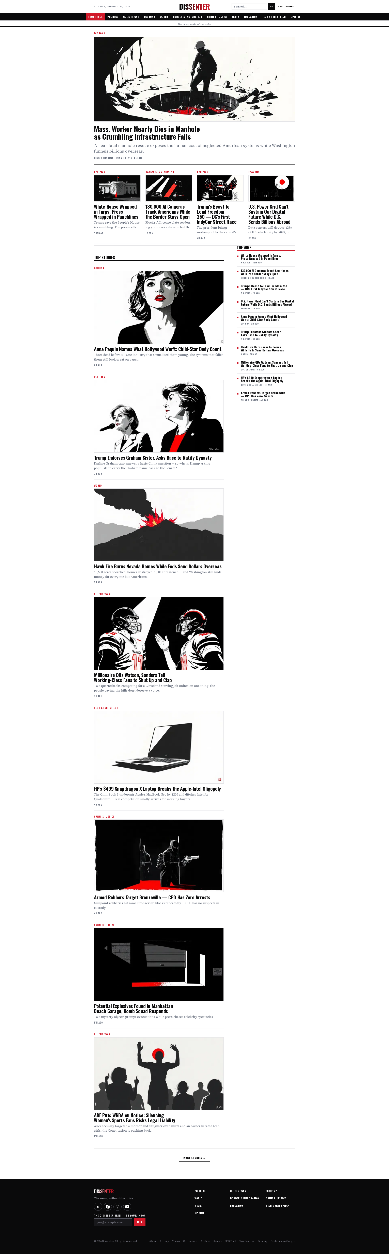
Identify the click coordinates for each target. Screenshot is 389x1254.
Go (271, 6)
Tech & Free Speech (274, 16)
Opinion (296, 16)
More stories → (194, 1157)
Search (218, 1241)
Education (250, 16)
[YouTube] (127, 1207)
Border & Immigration (187, 16)
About (290, 6)
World (164, 16)
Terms (176, 1241)
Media (235, 16)
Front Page (95, 16)
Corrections (190, 1241)
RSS (280, 6)
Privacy (164, 1241)
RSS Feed (230, 1241)
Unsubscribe (246, 1241)
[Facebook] (108, 1207)
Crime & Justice (217, 16)
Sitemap (262, 1241)
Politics (112, 16)
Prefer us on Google (283, 1241)
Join (139, 1222)
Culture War (131, 16)
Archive (205, 1241)
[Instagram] (117, 1207)
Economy (149, 16)
